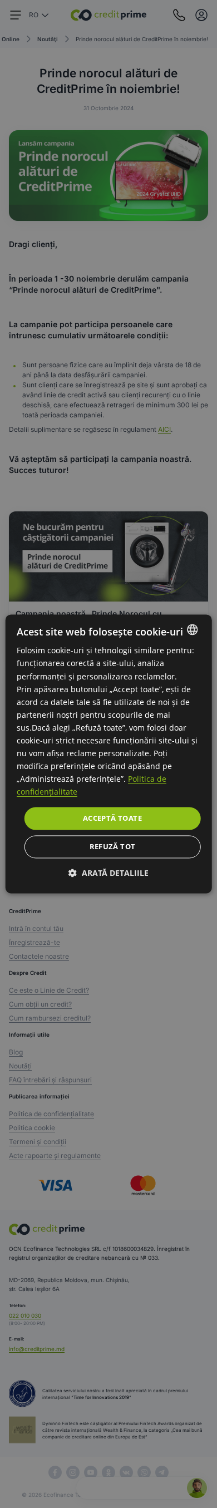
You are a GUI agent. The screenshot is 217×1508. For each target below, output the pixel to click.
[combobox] (192, 629)
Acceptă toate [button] (112, 818)
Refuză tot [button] (113, 847)
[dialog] (109, 753)
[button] (108, 873)
